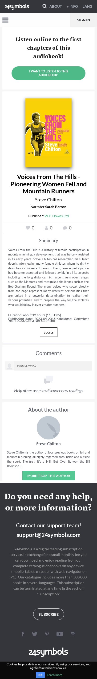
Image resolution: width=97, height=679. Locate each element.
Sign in (83, 20)
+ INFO (72, 6)
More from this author (48, 476)
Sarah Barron (55, 207)
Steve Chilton (48, 199)
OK (40, 675)
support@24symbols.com (49, 534)
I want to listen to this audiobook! (48, 73)
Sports (49, 332)
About (55, 6)
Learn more (54, 675)
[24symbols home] (17, 6)
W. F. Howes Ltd (56, 216)
